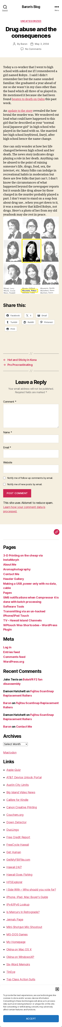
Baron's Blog (31, 6)
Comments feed (14, 657)
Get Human (13, 852)
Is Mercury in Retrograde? (22, 912)
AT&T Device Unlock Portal (23, 777)
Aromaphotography (17, 569)
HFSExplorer (14, 882)
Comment (9, 401)
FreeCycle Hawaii (17, 844)
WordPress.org (13, 661)
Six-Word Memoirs (18, 964)
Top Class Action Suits (20, 979)
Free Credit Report (18, 837)
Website (7, 462)
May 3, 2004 (42, 43)
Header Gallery (13, 579)
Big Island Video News (20, 792)
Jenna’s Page (14, 919)
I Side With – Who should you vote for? (31, 889)
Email (7, 447)
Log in (7, 647)
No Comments (33, 48)
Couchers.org (15, 814)
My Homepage (15, 942)
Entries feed (11, 652)
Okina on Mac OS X (18, 949)
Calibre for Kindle (17, 799)
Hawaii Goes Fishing (19, 874)
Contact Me (11, 574)
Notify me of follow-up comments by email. (30, 477)
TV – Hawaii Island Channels (22, 620)
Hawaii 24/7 (14, 867)
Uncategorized (31, 21)
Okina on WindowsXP (20, 957)
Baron (24, 43)
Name (7, 432)
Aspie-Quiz (13, 770)
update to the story (20, 111)
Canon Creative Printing (21, 807)
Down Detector (16, 822)
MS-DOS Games (17, 934)
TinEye (10, 972)
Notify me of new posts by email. (24, 484)
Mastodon (10, 752)
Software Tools (13, 606)
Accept (31, 1018)
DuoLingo (12, 829)
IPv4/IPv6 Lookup (17, 904)
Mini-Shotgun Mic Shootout (24, 927)
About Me (9, 564)
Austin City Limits (17, 784)
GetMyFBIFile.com (18, 859)
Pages (7, 592)
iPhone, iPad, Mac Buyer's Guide (27, 897)
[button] (57, 989)
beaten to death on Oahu (28, 99)
